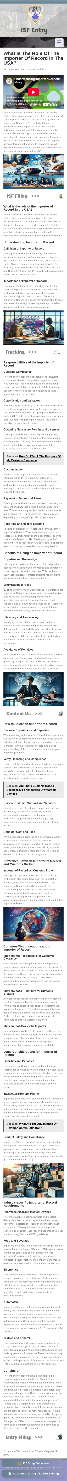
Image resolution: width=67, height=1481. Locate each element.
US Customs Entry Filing (27, 1451)
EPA (43, 1328)
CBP (31, 271)
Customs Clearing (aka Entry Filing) (33, 1473)
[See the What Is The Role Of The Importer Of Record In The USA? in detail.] (33, 351)
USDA (44, 1249)
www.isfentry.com (13, 1468)
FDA (19, 1227)
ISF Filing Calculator (33, 1463)
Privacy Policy (55, 1468)
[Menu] (59, 42)
